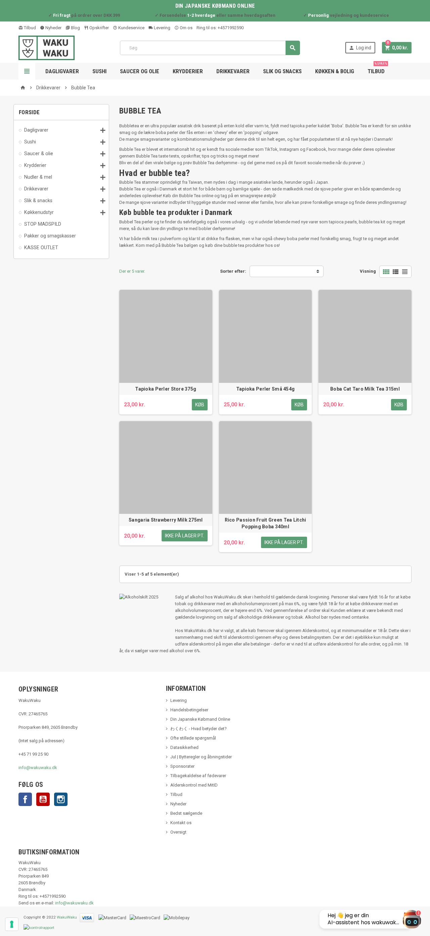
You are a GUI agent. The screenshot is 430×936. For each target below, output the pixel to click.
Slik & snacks (38, 200)
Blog (75, 27)
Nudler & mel (38, 177)
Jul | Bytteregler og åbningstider (201, 756)
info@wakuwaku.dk (37, 767)
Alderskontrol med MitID (194, 785)
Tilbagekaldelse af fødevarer (198, 775)
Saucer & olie (38, 153)
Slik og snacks (282, 71)
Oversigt (178, 832)
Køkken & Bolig (334, 71)
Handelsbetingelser (189, 709)
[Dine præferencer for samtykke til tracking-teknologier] (11, 924)
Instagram (61, 799)
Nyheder (52, 27)
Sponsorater (182, 766)
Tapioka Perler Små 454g (265, 389)
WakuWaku (67, 917)
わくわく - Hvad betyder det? (198, 728)
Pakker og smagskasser (50, 235)
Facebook (25, 799)
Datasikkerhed (184, 747)
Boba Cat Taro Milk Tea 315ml (365, 389)
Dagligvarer (62, 71)
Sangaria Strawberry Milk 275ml (166, 520)
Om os (185, 27)
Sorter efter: (233, 271)
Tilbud (29, 27)
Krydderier (188, 71)
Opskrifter (98, 27)
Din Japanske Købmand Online (200, 719)
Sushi (99, 71)
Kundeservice (130, 27)
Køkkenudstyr (39, 212)
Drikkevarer (233, 71)
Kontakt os (180, 822)
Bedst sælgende (186, 813)
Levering (161, 27)
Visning (368, 271)
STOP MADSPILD (42, 224)
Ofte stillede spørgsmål (193, 738)
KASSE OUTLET (41, 247)
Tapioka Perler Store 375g (165, 389)
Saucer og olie (139, 71)
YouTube (43, 799)
